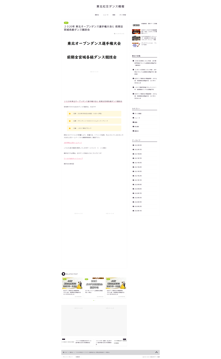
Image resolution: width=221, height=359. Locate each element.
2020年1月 (138, 211)
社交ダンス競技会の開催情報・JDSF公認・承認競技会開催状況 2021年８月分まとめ (145, 96)
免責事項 (78, 357)
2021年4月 (138, 167)
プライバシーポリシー (68, 357)
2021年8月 (138, 154)
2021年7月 (138, 158)
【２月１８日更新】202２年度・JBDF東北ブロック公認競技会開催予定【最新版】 (145, 72)
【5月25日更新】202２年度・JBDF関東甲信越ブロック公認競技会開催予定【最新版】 (145, 63)
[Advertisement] (94, 85)
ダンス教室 (123, 15)
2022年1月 (138, 149)
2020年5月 (138, 198)
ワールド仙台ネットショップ (73, 158)
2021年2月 (138, 176)
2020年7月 (138, 193)
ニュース (105, 15)
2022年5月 (138, 145)
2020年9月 (138, 184)
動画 (114, 15)
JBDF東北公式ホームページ (73, 143)
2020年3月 (138, 202)
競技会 (97, 15)
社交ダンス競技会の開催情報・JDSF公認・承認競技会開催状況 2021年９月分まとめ (145, 81)
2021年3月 (138, 171)
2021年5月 (138, 163)
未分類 (136, 127)
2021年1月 (138, 180)
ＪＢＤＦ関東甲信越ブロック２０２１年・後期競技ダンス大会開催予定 (145, 88)
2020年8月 (138, 189)
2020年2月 (138, 206)
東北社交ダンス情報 (110, 6)
